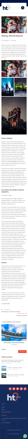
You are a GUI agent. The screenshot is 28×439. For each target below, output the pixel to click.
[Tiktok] (25, 388)
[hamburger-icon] (17, 8)
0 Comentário (9, 363)
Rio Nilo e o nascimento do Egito (14, 367)
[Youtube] (17, 388)
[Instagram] (10, 388)
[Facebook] (13, 388)
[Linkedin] (21, 388)
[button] (22, 7)
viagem (8, 303)
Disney (14, 40)
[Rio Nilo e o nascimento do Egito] (3, 368)
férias (5, 303)
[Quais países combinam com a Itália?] (3, 375)
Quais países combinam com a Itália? (15, 374)
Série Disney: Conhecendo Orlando (14, 342)
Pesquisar (3, 349)
